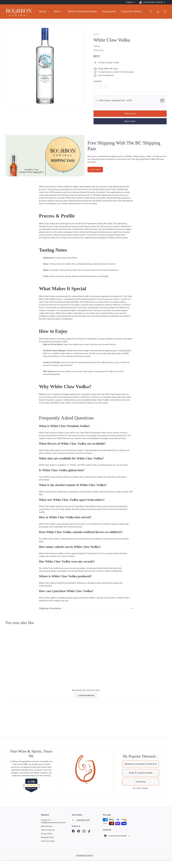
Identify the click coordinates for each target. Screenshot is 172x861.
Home (96, 34)
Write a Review (89, 696)
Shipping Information (50, 608)
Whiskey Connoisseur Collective (140, 764)
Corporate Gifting (131, 11)
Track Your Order (48, 841)
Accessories (109, 11)
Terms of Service (48, 830)
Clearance (141, 781)
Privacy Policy (47, 834)
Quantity (98, 81)
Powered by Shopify (84, 855)
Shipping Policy (47, 837)
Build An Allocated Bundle (82, 11)
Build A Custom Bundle (140, 772)
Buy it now (130, 121)
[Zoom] (45, 65)
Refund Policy (47, 826)
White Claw (99, 50)
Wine (57, 11)
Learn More (95, 169)
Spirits (43, 11)
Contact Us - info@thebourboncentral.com (53, 821)
